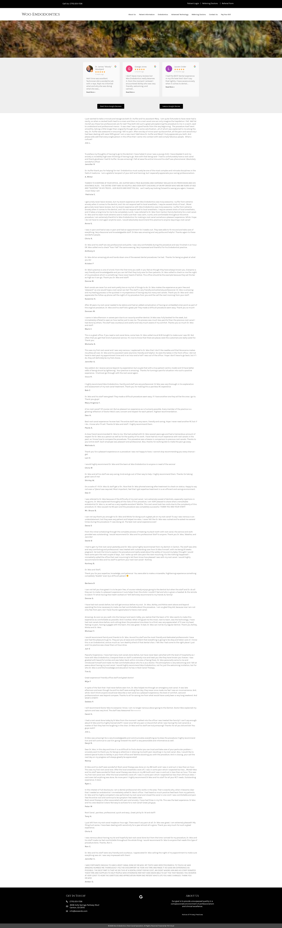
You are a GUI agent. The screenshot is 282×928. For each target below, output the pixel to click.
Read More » (90, 92)
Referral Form (228, 3)
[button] (110, 106)
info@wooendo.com (78, 911)
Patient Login (193, 3)
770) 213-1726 (76, 3)
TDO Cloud (170, 926)
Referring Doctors (210, 3)
